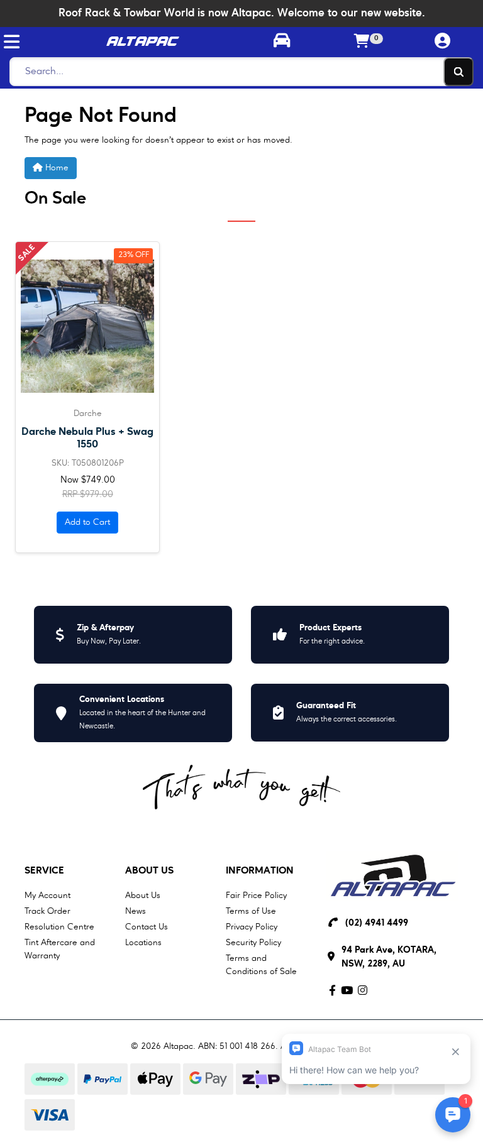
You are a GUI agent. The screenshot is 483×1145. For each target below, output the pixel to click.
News (135, 911)
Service (44, 871)
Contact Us (146, 927)
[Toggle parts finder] (282, 42)
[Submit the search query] (458, 71)
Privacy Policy (251, 927)
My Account (47, 895)
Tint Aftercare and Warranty (60, 949)
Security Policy (253, 942)
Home (56, 167)
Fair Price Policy (256, 895)
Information (260, 871)
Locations (143, 942)
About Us (149, 871)
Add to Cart (87, 522)
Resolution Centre (59, 927)
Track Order (47, 911)
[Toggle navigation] (11, 42)
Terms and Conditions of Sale (261, 965)
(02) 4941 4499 (376, 923)
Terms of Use (251, 911)
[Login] (442, 42)
